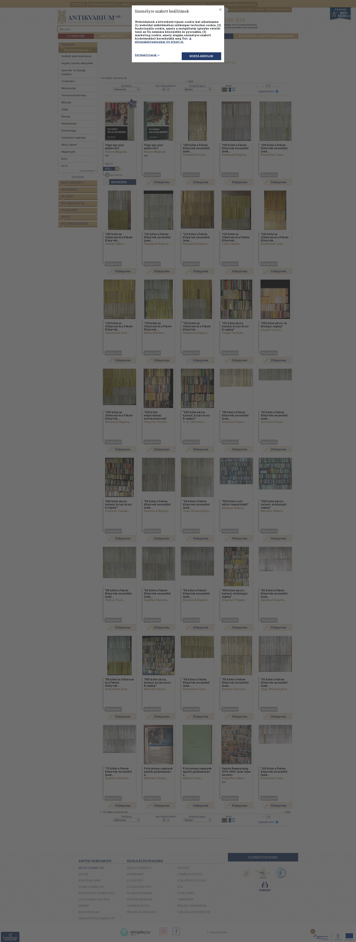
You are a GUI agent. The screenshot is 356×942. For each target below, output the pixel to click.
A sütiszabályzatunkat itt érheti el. (163, 40)
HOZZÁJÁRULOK (201, 56)
